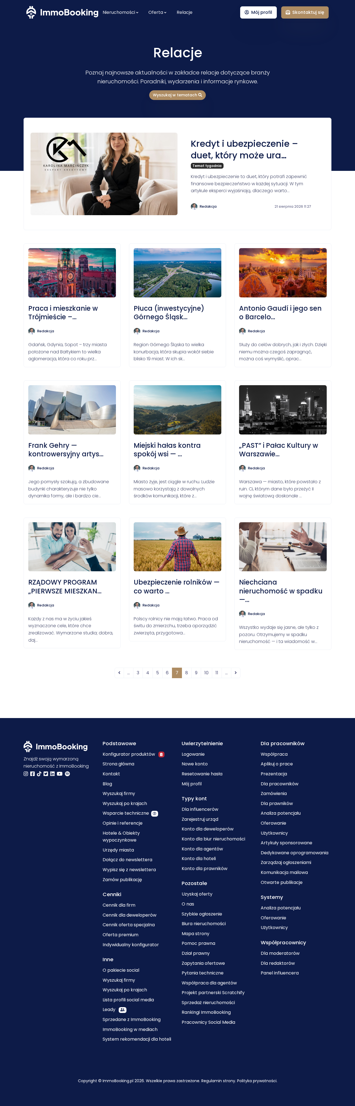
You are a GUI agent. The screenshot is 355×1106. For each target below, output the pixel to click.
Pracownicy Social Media (208, 1022)
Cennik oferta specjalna (129, 925)
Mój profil (192, 784)
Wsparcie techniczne (126, 813)
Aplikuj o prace (277, 764)
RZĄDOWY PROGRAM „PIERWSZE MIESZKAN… (65, 586)
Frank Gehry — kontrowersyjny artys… (65, 450)
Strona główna (118, 764)
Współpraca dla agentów (209, 983)
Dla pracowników (279, 784)
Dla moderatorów (280, 953)
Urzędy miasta (118, 850)
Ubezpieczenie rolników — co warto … (177, 586)
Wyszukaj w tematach (175, 95)
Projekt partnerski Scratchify (213, 992)
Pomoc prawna (198, 943)
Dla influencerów (200, 809)
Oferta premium (120, 935)
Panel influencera (280, 973)
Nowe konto (195, 764)
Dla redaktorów (278, 963)
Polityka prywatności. (257, 1081)
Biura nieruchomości (204, 923)
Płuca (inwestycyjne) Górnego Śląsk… (169, 312)
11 (216, 673)
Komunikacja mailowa (284, 872)
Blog (107, 784)
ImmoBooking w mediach (130, 1029)
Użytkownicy (274, 833)
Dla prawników (277, 803)
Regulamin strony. (219, 1081)
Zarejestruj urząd (200, 819)
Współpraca (274, 754)
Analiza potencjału (281, 813)
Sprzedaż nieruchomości (208, 1002)
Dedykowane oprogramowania (294, 853)
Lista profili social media (128, 1000)
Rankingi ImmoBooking (206, 1012)
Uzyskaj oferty (197, 894)
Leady (109, 1009)
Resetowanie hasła (202, 774)
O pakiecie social (121, 970)
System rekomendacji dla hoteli (137, 1039)
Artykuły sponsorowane (286, 843)
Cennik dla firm (119, 905)
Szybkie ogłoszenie (202, 914)
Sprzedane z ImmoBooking (132, 1019)
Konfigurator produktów (129, 754)
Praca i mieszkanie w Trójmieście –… (63, 312)
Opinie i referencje (123, 823)
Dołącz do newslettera (127, 859)
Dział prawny (196, 953)
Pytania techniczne (203, 973)
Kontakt (111, 774)
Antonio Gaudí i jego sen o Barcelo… (280, 312)
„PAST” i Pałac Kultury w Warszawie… (278, 450)
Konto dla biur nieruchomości (213, 839)
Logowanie (193, 754)
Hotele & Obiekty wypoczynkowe (121, 836)
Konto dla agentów (202, 849)
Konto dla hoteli (199, 858)
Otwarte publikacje (282, 882)
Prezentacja (274, 774)
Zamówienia (274, 793)
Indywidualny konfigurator (131, 945)
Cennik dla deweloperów (129, 915)
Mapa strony (195, 933)
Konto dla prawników (204, 868)
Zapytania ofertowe (203, 963)
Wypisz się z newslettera (129, 869)
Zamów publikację (122, 879)
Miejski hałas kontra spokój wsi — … (167, 450)
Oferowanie (273, 823)
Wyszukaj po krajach (125, 803)
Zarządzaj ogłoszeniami (286, 862)
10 (206, 673)
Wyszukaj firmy (119, 793)
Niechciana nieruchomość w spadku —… (281, 591)
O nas (188, 904)
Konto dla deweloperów (208, 829)
